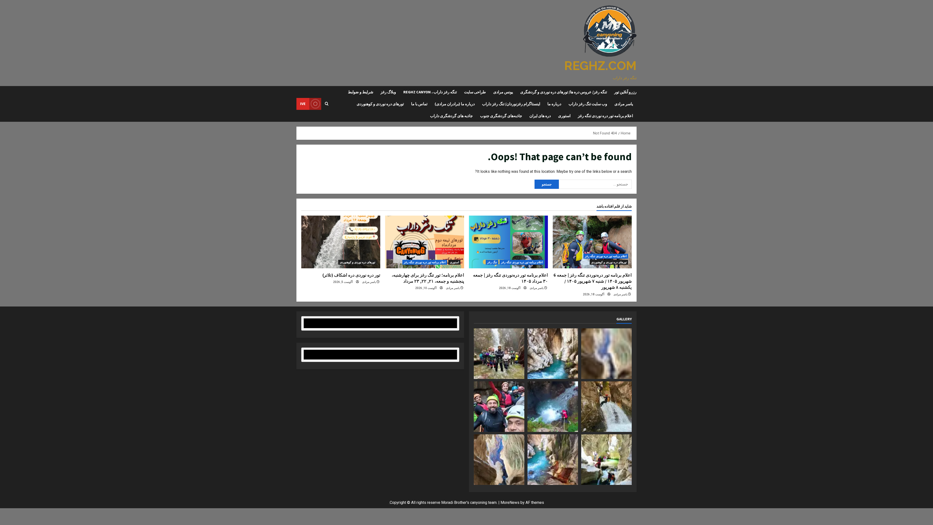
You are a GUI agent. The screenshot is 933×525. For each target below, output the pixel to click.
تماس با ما (419, 103)
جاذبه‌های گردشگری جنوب (501, 115)
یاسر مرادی (623, 103)
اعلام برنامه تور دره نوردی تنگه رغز (605, 115)
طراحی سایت (475, 91)
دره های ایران (540, 115)
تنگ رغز (492, 262)
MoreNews (510, 502)
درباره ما (554, 103)
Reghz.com (600, 66)
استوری (564, 115)
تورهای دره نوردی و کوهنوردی (380, 103)
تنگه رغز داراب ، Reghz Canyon (430, 91)
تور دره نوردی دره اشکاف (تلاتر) (351, 275)
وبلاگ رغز (388, 91)
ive (303, 103)
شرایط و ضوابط (360, 91)
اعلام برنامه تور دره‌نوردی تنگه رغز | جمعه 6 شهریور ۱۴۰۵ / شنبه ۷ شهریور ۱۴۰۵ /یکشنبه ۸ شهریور (592, 281)
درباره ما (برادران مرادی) (455, 103)
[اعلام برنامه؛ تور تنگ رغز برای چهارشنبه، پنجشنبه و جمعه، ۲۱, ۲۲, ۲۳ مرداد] (424, 242)
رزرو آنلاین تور (625, 91)
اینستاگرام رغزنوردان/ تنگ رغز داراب (511, 103)
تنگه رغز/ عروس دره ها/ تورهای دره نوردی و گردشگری (563, 91)
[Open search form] (326, 104)
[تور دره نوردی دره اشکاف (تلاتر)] (340, 242)
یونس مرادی (503, 91)
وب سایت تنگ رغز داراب (588, 103)
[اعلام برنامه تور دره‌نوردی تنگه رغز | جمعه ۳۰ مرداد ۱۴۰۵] (508, 242)
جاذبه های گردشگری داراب (451, 115)
